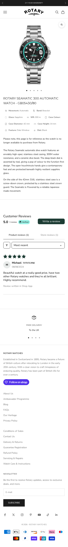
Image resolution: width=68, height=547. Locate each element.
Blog (5, 404)
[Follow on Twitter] (13, 514)
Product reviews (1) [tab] (19, 235)
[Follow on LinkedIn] (56, 514)
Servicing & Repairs (13, 458)
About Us (8, 393)
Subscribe (14, 502)
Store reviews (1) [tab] (49, 235)
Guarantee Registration (15, 447)
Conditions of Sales (13, 431)
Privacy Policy (10, 420)
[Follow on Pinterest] (30, 514)
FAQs (6, 409)
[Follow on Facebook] (5, 514)
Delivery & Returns (13, 442)
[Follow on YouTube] (39, 514)
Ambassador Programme (16, 399)
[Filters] (6, 245)
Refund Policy (10, 452)
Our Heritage (10, 415)
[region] (34, 324)
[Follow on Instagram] (22, 514)
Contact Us (9, 436)
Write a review (51, 221)
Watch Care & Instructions (16, 463)
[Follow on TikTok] (48, 514)
